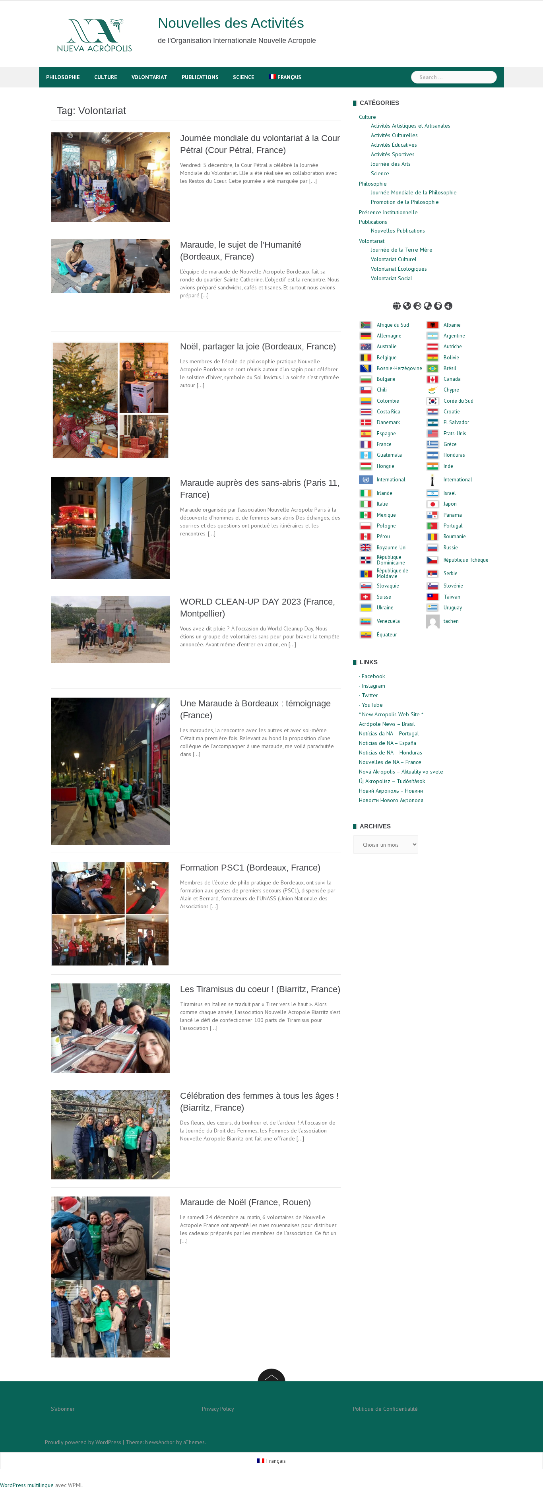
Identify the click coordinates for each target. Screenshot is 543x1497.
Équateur (387, 635)
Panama (453, 515)
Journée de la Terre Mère (401, 249)
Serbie (451, 573)
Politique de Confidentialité (385, 1408)
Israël (450, 493)
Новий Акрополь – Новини (391, 790)
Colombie (388, 401)
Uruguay (453, 608)
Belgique (387, 358)
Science (243, 77)
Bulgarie (386, 379)
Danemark (388, 422)
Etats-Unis (455, 433)
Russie (451, 548)
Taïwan (452, 597)
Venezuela (388, 621)
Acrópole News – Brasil (387, 723)
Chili (382, 390)
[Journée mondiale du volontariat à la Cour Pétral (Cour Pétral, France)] (110, 176)
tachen (451, 621)
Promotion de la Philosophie (405, 202)
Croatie (452, 412)
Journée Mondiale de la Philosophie (414, 192)
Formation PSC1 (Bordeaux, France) (250, 868)
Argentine (454, 336)
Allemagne (389, 336)
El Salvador (456, 422)
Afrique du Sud (393, 325)
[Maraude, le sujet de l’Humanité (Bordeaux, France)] (110, 265)
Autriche (453, 346)
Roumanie (455, 536)
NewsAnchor (160, 1442)
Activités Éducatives (394, 144)
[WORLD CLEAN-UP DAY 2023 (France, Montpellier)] (110, 628)
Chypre (451, 390)
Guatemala (389, 455)
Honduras (454, 455)
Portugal (453, 526)
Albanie (452, 325)
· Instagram (372, 685)
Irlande (384, 493)
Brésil (450, 368)
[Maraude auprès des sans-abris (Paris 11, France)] (110, 527)
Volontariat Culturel (394, 259)
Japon (450, 504)
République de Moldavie (392, 574)
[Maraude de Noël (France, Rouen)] (110, 1276)
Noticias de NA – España (387, 743)
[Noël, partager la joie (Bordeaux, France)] (110, 399)
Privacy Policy (218, 1408)
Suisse (384, 597)
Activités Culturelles (394, 135)
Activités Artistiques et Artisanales (410, 125)
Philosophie (63, 77)
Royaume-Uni (392, 548)
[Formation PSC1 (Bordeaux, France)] (110, 913)
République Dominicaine (391, 560)
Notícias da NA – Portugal (389, 733)
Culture (105, 77)
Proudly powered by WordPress (83, 1442)
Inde (448, 466)
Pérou (383, 536)
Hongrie (385, 466)
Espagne (386, 433)
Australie (387, 346)
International (391, 480)
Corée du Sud (458, 401)
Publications (200, 77)
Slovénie (453, 586)
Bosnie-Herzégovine (399, 368)
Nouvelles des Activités (231, 23)
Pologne (386, 526)
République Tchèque (466, 560)
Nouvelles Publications (398, 230)
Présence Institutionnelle (388, 212)
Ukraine (385, 608)
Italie (382, 504)
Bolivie (451, 358)
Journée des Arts (391, 163)
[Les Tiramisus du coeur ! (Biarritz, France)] (110, 1027)
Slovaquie (388, 586)
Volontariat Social (391, 278)
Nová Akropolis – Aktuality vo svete (401, 771)
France (384, 444)
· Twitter (368, 695)
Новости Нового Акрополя (391, 800)
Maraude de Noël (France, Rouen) (245, 1202)
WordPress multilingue (27, 1485)
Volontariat (149, 77)
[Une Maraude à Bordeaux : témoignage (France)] (110, 770)
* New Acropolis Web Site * (391, 714)
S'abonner (63, 1408)
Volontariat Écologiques (399, 268)
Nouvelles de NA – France (390, 762)
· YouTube (371, 704)
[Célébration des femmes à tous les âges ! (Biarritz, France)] (110, 1134)
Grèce (450, 444)
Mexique (386, 515)
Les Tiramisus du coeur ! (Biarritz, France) (260, 989)
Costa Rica (388, 412)
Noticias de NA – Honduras (390, 752)
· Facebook (372, 676)
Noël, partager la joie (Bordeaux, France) (258, 346)
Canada (452, 379)
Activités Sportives (393, 154)
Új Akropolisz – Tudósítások (392, 781)
